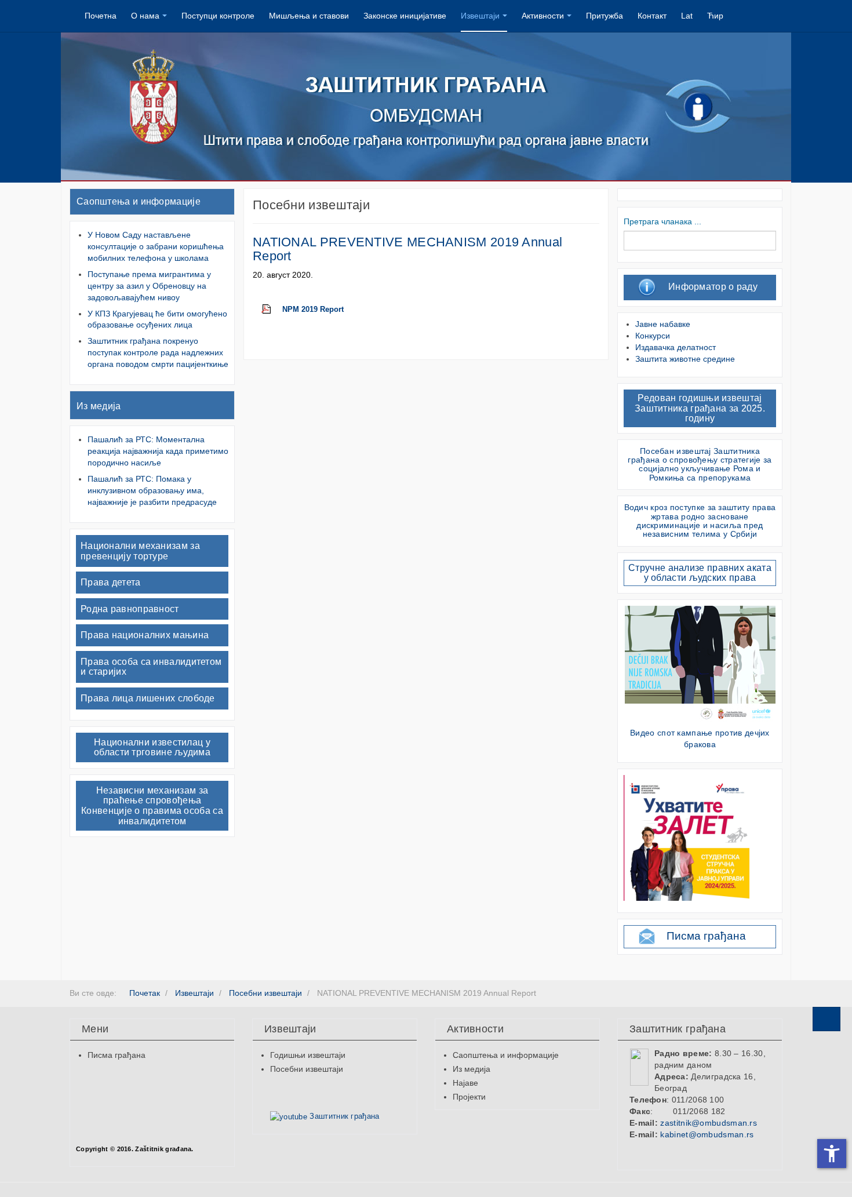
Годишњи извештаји (307, 1055)
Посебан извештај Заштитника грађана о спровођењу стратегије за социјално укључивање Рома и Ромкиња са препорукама (699, 464)
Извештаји (480, 15)
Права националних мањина (145, 635)
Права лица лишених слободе (148, 698)
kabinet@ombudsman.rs (706, 1134)
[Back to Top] (826, 1019)
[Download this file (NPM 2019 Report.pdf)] (271, 309)
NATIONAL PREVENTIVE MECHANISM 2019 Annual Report (407, 249)
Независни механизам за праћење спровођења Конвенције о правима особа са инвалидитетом (152, 805)
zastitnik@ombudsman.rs (708, 1122)
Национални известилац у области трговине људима (152, 747)
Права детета (111, 582)
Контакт (652, 15)
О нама (145, 15)
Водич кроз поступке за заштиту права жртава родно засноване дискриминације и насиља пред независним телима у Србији (700, 521)
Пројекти (469, 1096)
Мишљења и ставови (309, 15)
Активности (543, 15)
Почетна (100, 15)
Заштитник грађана (343, 1116)
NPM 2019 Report (313, 309)
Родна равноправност (130, 609)
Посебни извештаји (306, 1069)
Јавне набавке (662, 324)
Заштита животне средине (685, 358)
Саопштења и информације (139, 201)
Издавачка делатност (675, 347)
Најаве (465, 1082)
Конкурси (652, 335)
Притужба (604, 15)
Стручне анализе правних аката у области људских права (699, 573)
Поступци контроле (217, 15)
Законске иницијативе (404, 15)
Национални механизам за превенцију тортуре (140, 551)
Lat (687, 15)
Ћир (715, 15)
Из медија (99, 406)
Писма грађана (706, 936)
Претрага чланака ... (662, 221)
